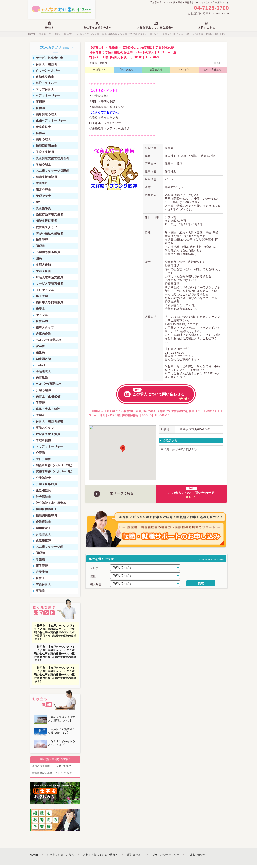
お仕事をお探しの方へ (60, 854)
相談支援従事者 (46, 220)
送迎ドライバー (46, 82)
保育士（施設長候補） (51, 421)
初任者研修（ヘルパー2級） (55, 465)
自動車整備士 (45, 76)
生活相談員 (43, 490)
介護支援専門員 (46, 484)
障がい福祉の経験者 (49, 233)
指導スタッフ (45, 327)
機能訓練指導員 (46, 515)
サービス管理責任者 (49, 283)
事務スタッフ (45, 427)
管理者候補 (43, 440)
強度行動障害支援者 (49, 214)
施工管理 (42, 296)
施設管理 (42, 239)
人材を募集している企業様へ (100, 854)
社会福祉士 (43, 496)
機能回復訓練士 (46, 145)
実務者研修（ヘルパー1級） (55, 471)
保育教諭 (42, 377)
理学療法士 (43, 528)
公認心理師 (43, 390)
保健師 (40, 108)
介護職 (40, 452)
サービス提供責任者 (49, 57)
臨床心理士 (43, 139)
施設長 (40, 352)
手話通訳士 (43, 371)
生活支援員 (43, 271)
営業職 (40, 346)
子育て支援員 (45, 151)
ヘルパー (42, 365)
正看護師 (42, 565)
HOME (32, 34)
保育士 (40, 578)
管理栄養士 (43, 195)
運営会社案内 (135, 854)
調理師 (40, 552)
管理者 (40, 415)
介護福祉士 (43, 477)
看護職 (40, 559)
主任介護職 (43, 459)
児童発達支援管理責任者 (52, 158)
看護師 (40, 402)
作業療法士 (43, 521)
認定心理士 (43, 189)
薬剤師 (40, 101)
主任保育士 (43, 584)
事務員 (40, 590)
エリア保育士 (45, 89)
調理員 (40, 245)
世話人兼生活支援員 (49, 277)
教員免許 (42, 183)
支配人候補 (43, 264)
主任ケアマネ (45, 289)
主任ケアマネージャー (51, 120)
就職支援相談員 (46, 176)
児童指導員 (43, 208)
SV (38, 202)
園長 (39, 258)
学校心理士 (43, 164)
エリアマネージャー (49, 446)
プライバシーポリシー (165, 854)
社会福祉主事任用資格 (51, 502)
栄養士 (40, 308)
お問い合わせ (196, 854)
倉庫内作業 (43, 333)
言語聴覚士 (43, 534)
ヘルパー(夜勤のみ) (49, 383)
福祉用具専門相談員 (49, 302)
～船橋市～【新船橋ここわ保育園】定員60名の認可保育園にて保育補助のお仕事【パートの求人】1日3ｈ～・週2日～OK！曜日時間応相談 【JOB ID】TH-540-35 (153, 34)
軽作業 (40, 133)
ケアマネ (42, 314)
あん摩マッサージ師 (49, 546)
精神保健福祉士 (46, 509)
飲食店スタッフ (46, 227)
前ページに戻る (122, 493)
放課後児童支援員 (48, 434)
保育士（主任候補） (49, 396)
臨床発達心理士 (46, 114)
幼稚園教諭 (43, 358)
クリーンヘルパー (48, 70)
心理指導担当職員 (48, 252)
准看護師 (42, 571)
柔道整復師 (43, 540)
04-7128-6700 (211, 8)
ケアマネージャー (48, 95)
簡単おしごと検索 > (49, 34)
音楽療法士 (43, 126)
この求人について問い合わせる (161, 394)
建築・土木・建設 (48, 408)
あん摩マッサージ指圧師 (52, 170)
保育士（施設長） (48, 64)
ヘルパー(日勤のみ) (49, 339)
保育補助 (42, 321)
